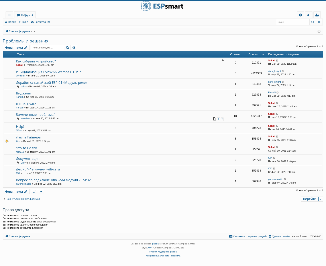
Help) (20, 126)
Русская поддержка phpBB (163, 251)
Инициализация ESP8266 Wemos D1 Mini (49, 72)
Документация (27, 158)
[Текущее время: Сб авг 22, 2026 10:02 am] (319, 31)
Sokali (19, 65)
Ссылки (10, 15)
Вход (25, 22)
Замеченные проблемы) (35, 114)
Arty (149, 247)
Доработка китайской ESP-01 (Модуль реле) (51, 82)
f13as (19, 130)
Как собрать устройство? (36, 61)
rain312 (20, 151)
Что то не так (26, 148)
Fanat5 (20, 97)
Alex (18, 141)
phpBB (155, 243)
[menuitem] (300, 15)
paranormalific (23, 183)
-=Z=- (24, 86)
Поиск (12, 22)
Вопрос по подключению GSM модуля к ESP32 (53, 180)
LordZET (21, 75)
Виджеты (23, 93)
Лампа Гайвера (28, 137)
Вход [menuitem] (309, 15)
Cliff (23, 162)
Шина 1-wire (26, 104)
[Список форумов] (163, 6)
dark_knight (274, 71)
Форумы (27, 15)
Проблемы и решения (26, 41)
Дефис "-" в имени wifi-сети (38, 169)
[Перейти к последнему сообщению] (277, 60)
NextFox (25, 118)
